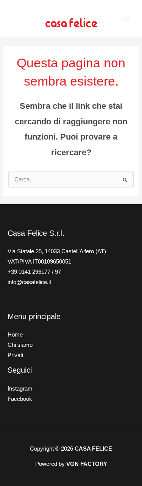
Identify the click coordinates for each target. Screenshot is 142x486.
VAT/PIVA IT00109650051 (39, 262)
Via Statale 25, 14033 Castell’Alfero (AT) (57, 251)
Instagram (20, 389)
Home (15, 335)
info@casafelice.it (29, 282)
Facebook (20, 399)
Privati (15, 355)
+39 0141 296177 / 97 (34, 272)
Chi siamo (20, 345)
